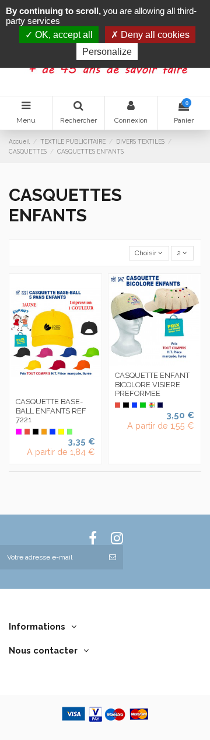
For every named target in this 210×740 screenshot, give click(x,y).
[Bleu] (52, 432)
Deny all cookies (154, 35)
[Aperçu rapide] (69, 388)
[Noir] (35, 432)
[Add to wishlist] (42, 388)
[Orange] (44, 432)
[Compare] (55, 388)
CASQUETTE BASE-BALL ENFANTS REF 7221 (51, 410)
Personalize (107, 52)
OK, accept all (63, 35)
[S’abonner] (112, 557)
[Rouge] (27, 432)
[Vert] (143, 405)
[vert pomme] (70, 432)
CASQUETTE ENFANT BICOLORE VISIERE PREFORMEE (152, 384)
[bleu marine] (160, 405)
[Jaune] (61, 432)
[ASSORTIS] (152, 405)
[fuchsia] (19, 432)
